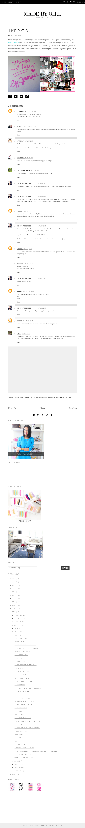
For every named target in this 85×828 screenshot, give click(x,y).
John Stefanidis (21, 655)
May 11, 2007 (42, 278)
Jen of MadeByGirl (24, 183)
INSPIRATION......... (21, 714)
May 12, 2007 (30, 291)
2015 (13, 585)
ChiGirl (20, 211)
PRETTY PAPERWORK (22, 698)
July (16, 628)
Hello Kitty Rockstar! (23, 681)
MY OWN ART (19, 641)
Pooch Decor (19, 685)
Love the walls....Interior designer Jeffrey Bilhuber (36, 751)
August (17, 625)
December (18, 615)
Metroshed (18, 741)
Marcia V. (20, 141)
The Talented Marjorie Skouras (27, 688)
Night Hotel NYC (21, 638)
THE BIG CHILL (19, 744)
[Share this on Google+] (22, 96)
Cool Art (18, 738)
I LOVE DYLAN (19, 668)
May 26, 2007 (26, 334)
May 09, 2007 (32, 111)
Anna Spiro (21, 291)
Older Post (73, 408)
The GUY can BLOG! (21, 691)
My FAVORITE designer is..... (25, 701)
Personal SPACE (20, 661)
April (16, 761)
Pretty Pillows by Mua (24, 754)
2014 (13, 588)
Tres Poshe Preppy (24, 171)
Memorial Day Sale (22, 651)
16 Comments (15, 35)
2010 (13, 602)
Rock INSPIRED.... (21, 675)
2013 (13, 592)
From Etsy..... (19, 734)
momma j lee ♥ (22, 126)
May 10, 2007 (27, 249)
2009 (13, 605)
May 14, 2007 (29, 321)
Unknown (20, 321)
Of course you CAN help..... (25, 665)
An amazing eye (20, 708)
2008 (13, 608)
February (18, 767)
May (16, 635)
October (17, 622)
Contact (18, 2)
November (18, 618)
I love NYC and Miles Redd (25, 645)
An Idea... (18, 695)
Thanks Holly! (20, 724)
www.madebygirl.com (62, 397)
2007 (13, 612)
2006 (13, 774)
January (17, 771)
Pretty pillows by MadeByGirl (27, 728)
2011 (13, 598)
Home (4, 2)
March (17, 764)
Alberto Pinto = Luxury (24, 748)
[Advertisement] (24, 808)
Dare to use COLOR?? (22, 718)
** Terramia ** (22, 111)
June (16, 632)
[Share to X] (16, 96)
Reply (18, 120)
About (11, 2)
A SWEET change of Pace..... (25, 704)
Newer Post (12, 408)
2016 (13, 582)
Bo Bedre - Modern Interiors (26, 648)
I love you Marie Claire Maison (27, 721)
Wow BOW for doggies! (23, 758)
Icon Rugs (18, 658)
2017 (13, 578)
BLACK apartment (21, 731)
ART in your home (21, 671)
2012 (13, 595)
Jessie (19, 334)
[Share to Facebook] (10, 96)
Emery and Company (22, 678)
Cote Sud (18, 711)
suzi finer (21, 158)
